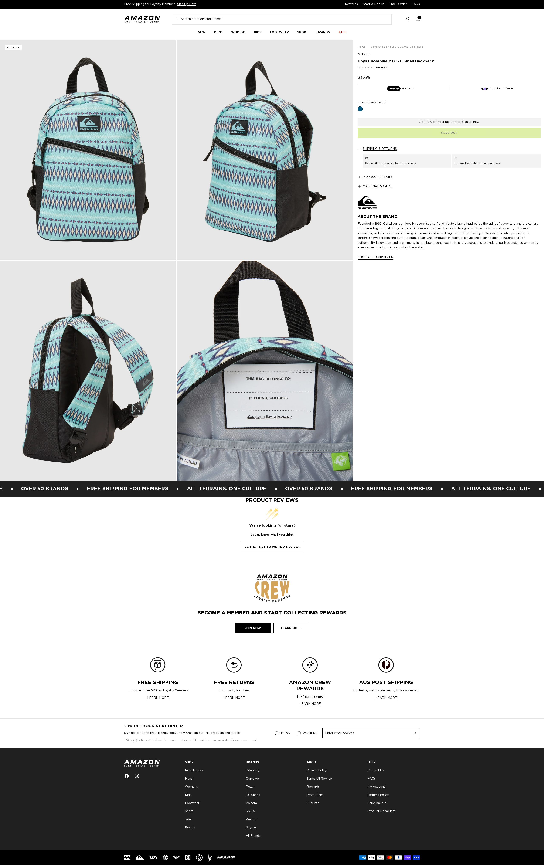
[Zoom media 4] (265, 371)
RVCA (250, 811)
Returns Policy (378, 795)
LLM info (313, 803)
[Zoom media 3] (88, 371)
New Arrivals (194, 770)
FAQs (416, 4)
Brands (190, 827)
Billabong (252, 770)
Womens (191, 786)
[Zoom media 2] (265, 150)
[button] (407, 19)
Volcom (251, 803)
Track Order (398, 4)
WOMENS (310, 733)
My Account (376, 786)
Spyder (251, 827)
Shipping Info (377, 803)
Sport (189, 811)
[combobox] (282, 19)
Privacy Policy (317, 770)
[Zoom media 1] (88, 150)
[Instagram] (136, 775)
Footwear (192, 803)
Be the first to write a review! (272, 547)
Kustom (251, 819)
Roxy (250, 786)
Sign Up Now (186, 4)
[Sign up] (415, 733)
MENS (285, 733)
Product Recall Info (382, 811)
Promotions (315, 795)
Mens (189, 778)
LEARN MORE (158, 697)
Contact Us (376, 770)
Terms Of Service (319, 778)
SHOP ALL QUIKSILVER (375, 257)
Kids (188, 795)
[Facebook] (126, 775)
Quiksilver (364, 54)
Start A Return (373, 4)
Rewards (351, 4)
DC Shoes (253, 795)
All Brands (253, 835)
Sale (188, 819)
